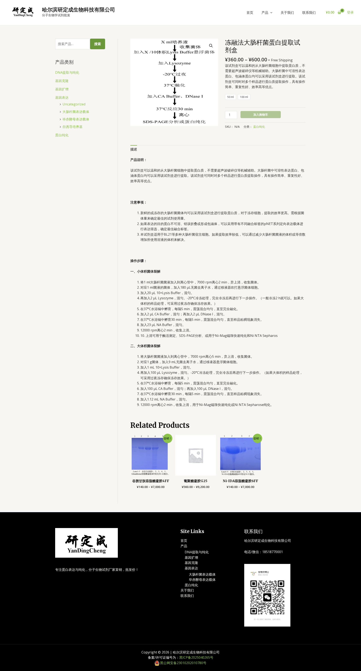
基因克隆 (62, 80)
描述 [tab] (133, 149)
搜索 (97, 44)
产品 (265, 12)
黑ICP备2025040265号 (196, 657)
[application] (270, 12)
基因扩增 (62, 89)
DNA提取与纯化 (67, 72)
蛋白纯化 (62, 135)
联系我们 (309, 12)
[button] (211, 45)
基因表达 (62, 97)
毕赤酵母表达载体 (75, 119)
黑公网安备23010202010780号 (183, 663)
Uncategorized (73, 104)
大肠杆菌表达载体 (75, 111)
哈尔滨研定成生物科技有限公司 (78, 9)
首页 (250, 12)
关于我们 (287, 12)
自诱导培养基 (72, 126)
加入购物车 (260, 114)
